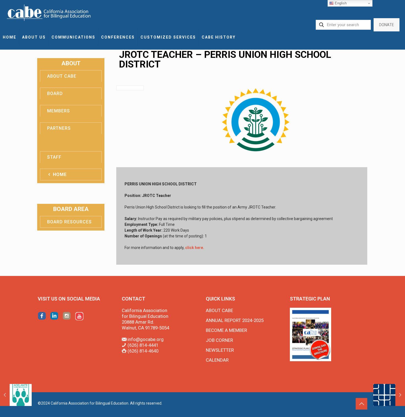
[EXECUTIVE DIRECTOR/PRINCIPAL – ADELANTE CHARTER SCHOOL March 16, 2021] (16, 395)
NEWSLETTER (220, 350)
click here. (194, 247)
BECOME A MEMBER (226, 330)
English (340, 3)
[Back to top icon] (361, 404)
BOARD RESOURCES (69, 221)
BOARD (55, 93)
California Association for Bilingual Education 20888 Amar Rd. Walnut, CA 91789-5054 (145, 319)
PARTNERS (59, 128)
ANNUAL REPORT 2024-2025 (235, 320)
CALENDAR (217, 360)
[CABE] (49, 12)
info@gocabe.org (146, 339)
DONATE (386, 25)
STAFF (54, 157)
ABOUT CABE (61, 76)
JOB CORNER (219, 340)
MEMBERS (58, 110)
